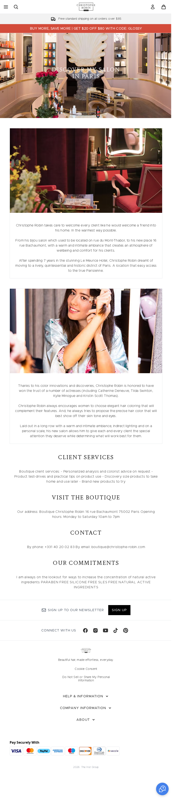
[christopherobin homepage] (86, 7)
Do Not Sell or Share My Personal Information (86, 679)
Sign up (119, 610)
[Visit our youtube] (105, 630)
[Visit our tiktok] (116, 630)
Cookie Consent (86, 669)
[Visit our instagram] (95, 630)
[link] (153, 7)
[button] (162, 789)
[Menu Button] (5, 7)
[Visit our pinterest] (126, 630)
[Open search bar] (16, 7)
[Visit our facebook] (85, 630)
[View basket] (164, 7)
